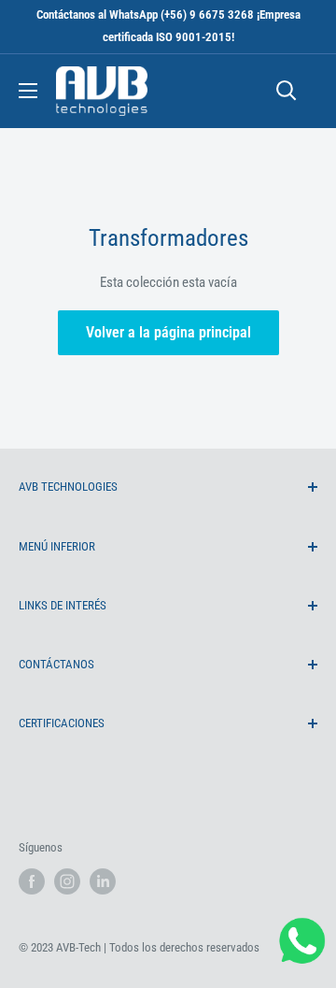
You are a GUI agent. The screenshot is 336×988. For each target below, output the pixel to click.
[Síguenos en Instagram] (67, 881)
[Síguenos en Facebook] (32, 881)
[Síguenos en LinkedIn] (103, 881)
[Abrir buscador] (286, 90)
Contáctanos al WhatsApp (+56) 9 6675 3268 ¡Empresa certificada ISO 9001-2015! (168, 25)
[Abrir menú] (28, 90)
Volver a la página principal (168, 332)
